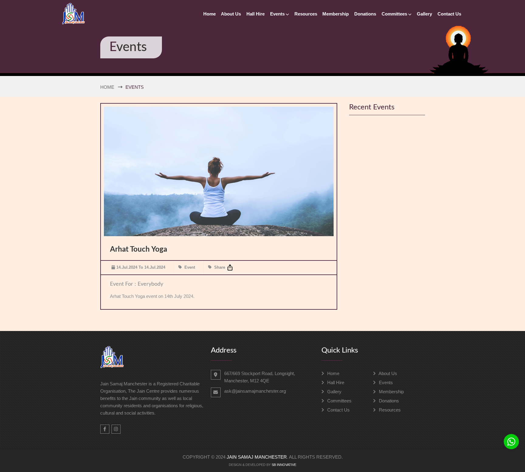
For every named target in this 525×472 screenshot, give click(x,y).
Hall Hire (255, 13)
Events (277, 13)
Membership (335, 13)
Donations (365, 13)
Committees (394, 13)
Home (209, 13)
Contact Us (449, 13)
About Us (231, 13)
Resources (305, 13)
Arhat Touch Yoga (138, 249)
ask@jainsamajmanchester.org (255, 391)
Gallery (424, 13)
